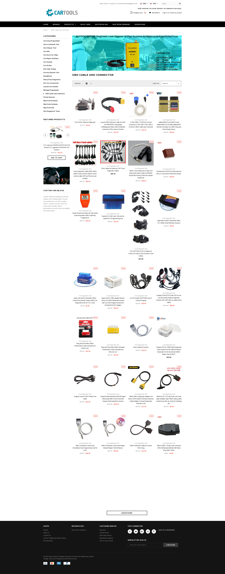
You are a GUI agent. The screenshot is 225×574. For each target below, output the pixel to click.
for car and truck (85, 482)
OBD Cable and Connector (60, 30)
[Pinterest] (154, 531)
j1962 (171, 435)
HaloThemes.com (71, 559)
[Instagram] (148, 531)
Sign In (165, 13)
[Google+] (142, 531)
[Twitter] (136, 531)
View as (78, 83)
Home (45, 30)
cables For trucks (80, 478)
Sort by (156, 83)
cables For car (90, 478)
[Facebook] (130, 531)
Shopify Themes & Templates (53, 559)
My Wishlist (156, 13)
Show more (127, 513)
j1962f (167, 435)
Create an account (175, 13)
